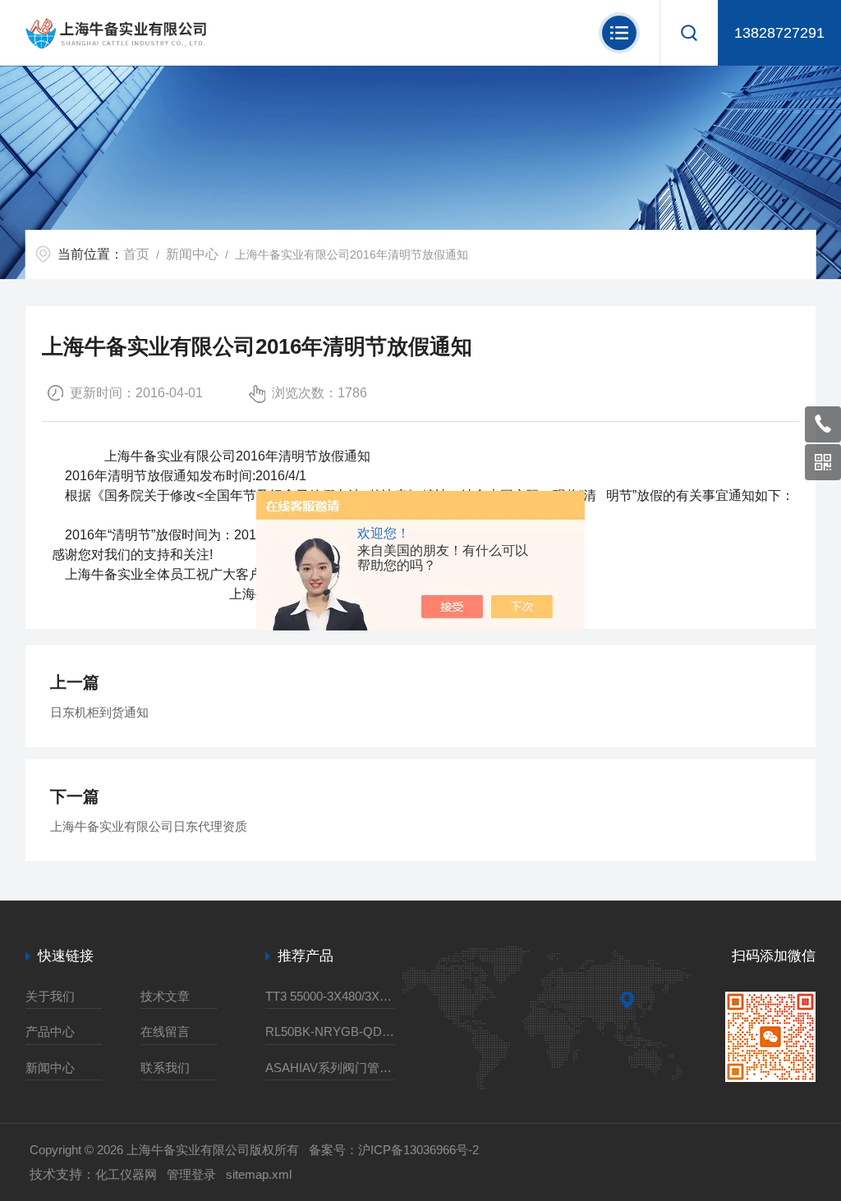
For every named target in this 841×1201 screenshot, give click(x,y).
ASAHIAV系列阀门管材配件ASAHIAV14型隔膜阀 (330, 1068)
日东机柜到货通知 (99, 712)
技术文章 (165, 996)
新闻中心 (192, 254)
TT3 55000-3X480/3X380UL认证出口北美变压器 (330, 996)
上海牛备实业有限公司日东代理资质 (148, 826)
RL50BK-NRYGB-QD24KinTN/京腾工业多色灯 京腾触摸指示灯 (330, 1031)
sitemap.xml (259, 1174)
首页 (136, 254)
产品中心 (50, 1031)
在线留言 (165, 1031)
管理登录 (191, 1174)
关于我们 (50, 996)
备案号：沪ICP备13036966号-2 (394, 1150)
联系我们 (165, 1068)
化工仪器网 (126, 1174)
